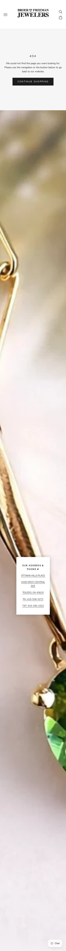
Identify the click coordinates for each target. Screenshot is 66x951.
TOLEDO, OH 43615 (33, 592)
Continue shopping (33, 81)
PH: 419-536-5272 (33, 599)
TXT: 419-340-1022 (33, 605)
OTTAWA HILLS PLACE (33, 575)
